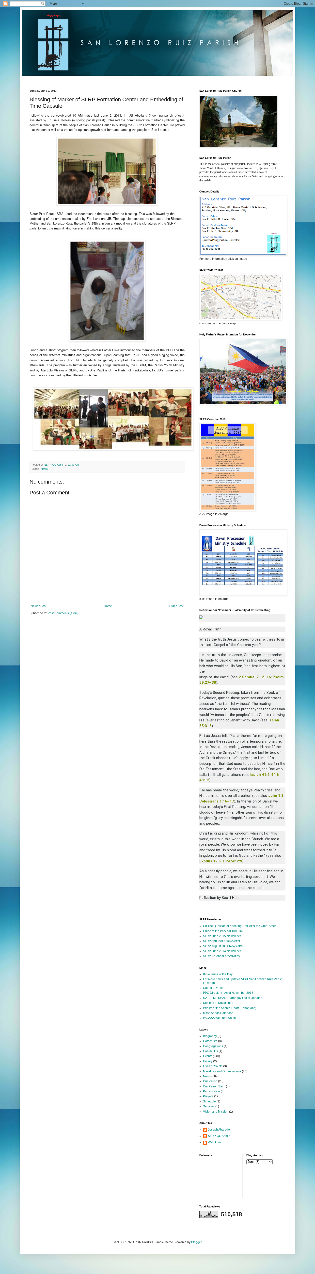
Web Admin (215, 1142)
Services (209, 1106)
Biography (210, 1036)
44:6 (275, 774)
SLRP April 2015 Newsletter (221, 941)
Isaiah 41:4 (259, 774)
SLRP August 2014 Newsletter (223, 946)
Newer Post (38, 606)
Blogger (196, 1242)
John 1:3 (276, 795)
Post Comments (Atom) (63, 613)
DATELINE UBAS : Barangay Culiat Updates (232, 998)
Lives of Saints (212, 1066)
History (207, 1061)
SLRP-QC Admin (219, 1136)
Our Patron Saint (214, 1086)
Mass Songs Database (218, 1013)
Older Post (176, 606)
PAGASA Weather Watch (219, 1018)
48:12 (204, 780)
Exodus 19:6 (210, 861)
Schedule (209, 1101)
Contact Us (210, 1051)
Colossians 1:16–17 (216, 801)
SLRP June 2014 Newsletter (222, 951)
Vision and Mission (215, 1111)
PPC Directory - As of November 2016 (228, 993)
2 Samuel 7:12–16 (255, 677)
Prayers (208, 1096)
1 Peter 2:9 (232, 861)
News (44, 468)
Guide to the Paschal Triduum (223, 931)
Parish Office (211, 1091)
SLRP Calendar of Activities (221, 956)
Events (207, 1056)
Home (108, 606)
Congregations (213, 1046)
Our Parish (210, 1081)
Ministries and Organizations (222, 1071)
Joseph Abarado (219, 1129)
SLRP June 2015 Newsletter (222, 936)
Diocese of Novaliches (218, 1003)
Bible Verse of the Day (218, 974)
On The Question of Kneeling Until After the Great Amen (240, 926)
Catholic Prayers (214, 988)
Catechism (210, 1041)
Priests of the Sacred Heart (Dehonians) (229, 1008)
